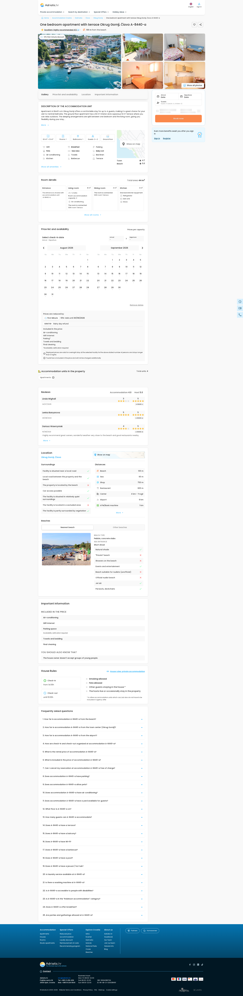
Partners (134, 931)
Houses (43, 937)
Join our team (109, 943)
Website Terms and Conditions (70, 990)
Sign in (157, 138)
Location (86, 94)
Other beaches (120, 527)
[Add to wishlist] (194, 24)
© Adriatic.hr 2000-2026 (49, 990)
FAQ (95, 990)
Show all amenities (50, 166)
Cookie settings (111, 990)
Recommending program (70, 946)
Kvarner (89, 937)
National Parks (91, 946)
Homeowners (152, 931)
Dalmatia (89, 940)
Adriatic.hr (108, 934)
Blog (106, 949)
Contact (47, 971)
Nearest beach (67, 527)
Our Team (108, 940)
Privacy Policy (88, 990)
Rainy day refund (60, 324)
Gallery (44, 94)
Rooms (43, 940)
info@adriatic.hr (64, 978)
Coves (88, 949)
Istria (88, 934)
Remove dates (136, 305)
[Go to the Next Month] (142, 247)
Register (167, 138)
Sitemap (101, 990)
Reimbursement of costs (69, 943)
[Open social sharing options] (200, 24)
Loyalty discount (66, 940)
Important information (106, 94)
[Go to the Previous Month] (44, 247)
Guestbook (108, 937)
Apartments (44, 934)
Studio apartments (47, 943)
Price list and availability (65, 94)
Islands (89, 943)
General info (109, 946)
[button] (79, 61)
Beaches (89, 952)
